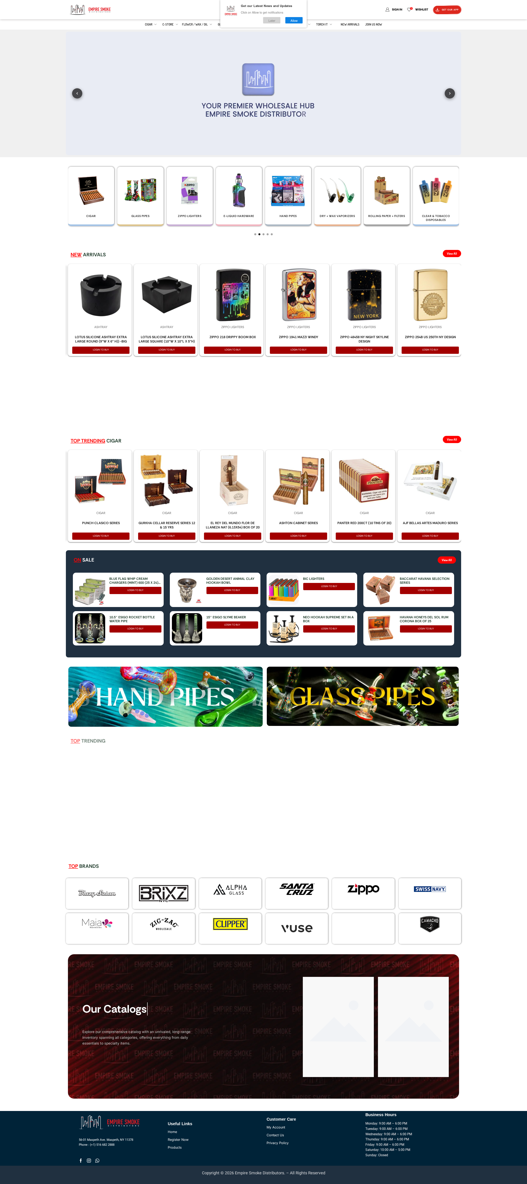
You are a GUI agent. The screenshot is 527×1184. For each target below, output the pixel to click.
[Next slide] (450, 93)
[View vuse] (296, 928)
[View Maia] (96, 923)
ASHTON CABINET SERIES (298, 523)
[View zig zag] (163, 924)
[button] (255, 234)
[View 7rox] (363, 928)
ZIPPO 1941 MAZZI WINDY (298, 337)
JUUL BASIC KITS (233, 823)
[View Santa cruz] (296, 889)
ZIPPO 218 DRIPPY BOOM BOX (233, 337)
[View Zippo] (363, 889)
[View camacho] (429, 924)
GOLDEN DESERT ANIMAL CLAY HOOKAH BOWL (230, 581)
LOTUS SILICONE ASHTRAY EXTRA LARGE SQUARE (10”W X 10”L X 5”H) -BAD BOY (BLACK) (167, 341)
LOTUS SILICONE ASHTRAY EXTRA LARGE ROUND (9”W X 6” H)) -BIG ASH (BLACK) (101, 341)
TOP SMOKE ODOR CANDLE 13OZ (167, 823)
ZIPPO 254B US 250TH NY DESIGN (430, 337)
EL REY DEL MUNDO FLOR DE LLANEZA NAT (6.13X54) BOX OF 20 (233, 525)
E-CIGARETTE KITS (233, 813)
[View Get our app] (263, 93)
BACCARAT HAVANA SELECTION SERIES (424, 581)
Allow (294, 20)
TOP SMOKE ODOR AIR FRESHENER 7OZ (101, 825)
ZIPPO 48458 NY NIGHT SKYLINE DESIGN (364, 339)
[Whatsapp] (97, 1160)
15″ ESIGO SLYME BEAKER (226, 617)
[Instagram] (89, 1160)
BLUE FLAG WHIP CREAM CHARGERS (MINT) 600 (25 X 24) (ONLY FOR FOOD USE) (133, 581)
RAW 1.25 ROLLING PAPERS (298, 823)
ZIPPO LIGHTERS (232, 327)
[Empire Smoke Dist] (110, 1121)
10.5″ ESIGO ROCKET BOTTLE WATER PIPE (132, 619)
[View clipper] (230, 924)
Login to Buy (101, 349)
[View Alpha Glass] (230, 889)
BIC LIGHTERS (313, 579)
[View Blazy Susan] (97, 893)
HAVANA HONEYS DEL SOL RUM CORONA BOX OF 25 (424, 619)
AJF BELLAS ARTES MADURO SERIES (430, 523)
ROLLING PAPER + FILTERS (298, 813)
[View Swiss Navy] (429, 889)
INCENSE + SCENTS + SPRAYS (101, 813)
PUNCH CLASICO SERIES (101, 523)
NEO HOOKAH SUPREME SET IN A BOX (328, 619)
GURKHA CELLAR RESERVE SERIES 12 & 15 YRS (167, 525)
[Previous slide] (77, 93)
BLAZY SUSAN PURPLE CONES (364, 823)
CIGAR (100, 513)
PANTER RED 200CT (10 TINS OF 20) (364, 523)
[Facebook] (81, 1160)
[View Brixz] (163, 893)
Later (271, 20)
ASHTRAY (100, 327)
